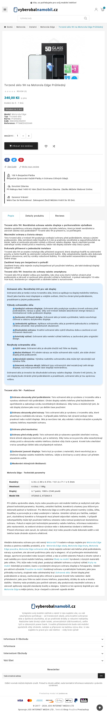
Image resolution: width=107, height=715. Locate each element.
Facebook (7, 160)
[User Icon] (96, 9)
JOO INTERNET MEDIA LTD (40, 709)
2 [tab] (52, 78)
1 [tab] (49, 78)
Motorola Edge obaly (57, 546)
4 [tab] (57, 78)
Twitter (14, 160)
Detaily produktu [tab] (34, 215)
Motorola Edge (94, 542)
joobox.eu (63, 693)
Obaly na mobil (61, 559)
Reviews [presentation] (59, 215)
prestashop (83, 709)
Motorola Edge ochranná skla (33, 549)
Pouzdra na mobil (33, 569)
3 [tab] (55, 78)
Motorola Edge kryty (78, 546)
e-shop (64, 709)
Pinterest (21, 160)
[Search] (85, 18)
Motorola (51, 542)
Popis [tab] (11, 215)
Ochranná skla (62, 572)
